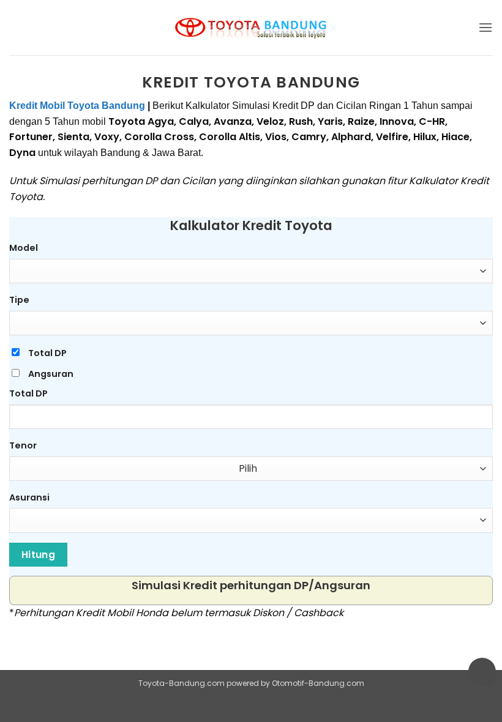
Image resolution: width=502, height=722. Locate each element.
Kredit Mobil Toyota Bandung (77, 105)
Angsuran (50, 374)
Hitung (38, 554)
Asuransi (29, 497)
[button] (485, 27)
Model (23, 248)
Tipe (19, 300)
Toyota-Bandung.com (181, 683)
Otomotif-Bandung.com (318, 683)
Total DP (47, 353)
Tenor (23, 445)
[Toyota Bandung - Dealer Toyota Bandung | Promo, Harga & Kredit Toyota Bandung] (251, 28)
